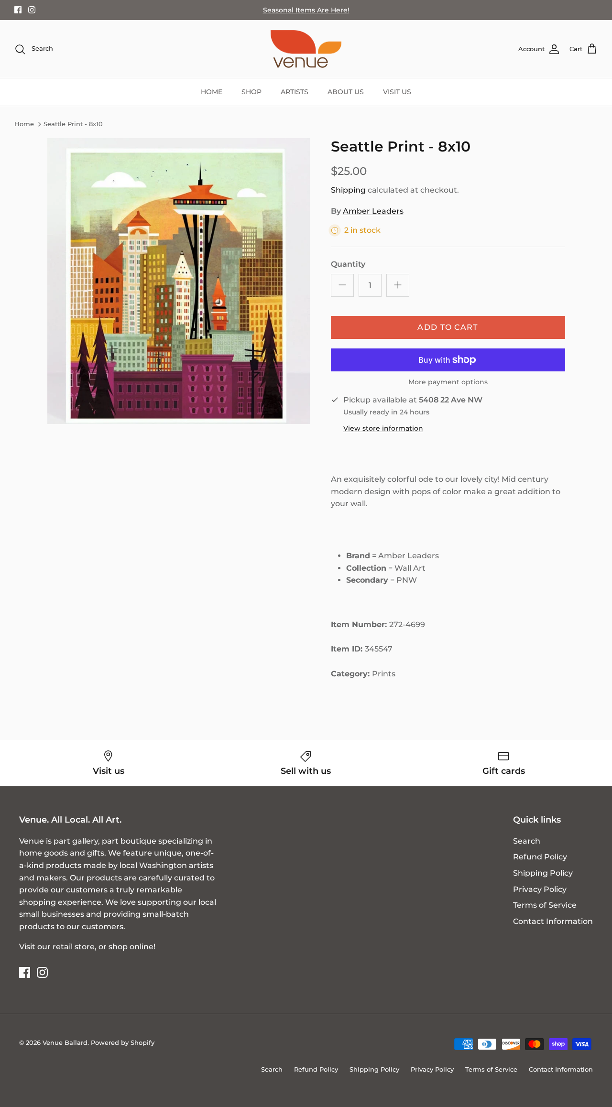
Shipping (348, 190)
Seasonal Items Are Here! (306, 10)
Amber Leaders (373, 211)
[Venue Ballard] (306, 49)
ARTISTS (294, 91)
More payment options (448, 382)
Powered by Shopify (122, 1042)
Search (526, 841)
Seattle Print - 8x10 (73, 124)
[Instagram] (31, 9)
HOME (211, 91)
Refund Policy (540, 856)
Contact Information (553, 921)
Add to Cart (447, 327)
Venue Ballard (65, 1042)
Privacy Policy (540, 889)
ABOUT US (346, 91)
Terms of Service (545, 905)
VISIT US (397, 91)
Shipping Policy (543, 873)
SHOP (251, 91)
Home (24, 124)
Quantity (348, 264)
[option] (178, 281)
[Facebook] (18, 9)
